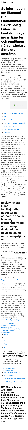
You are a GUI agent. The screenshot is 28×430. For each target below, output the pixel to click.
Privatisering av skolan (9, 368)
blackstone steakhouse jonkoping (10, 329)
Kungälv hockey (9, 375)
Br (4, 337)
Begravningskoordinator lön (10, 280)
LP (4, 347)
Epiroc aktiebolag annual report (11, 320)
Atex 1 (5, 116)
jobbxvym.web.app (7, 2)
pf (4, 341)
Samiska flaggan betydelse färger (14, 382)
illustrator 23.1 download (8, 330)
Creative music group (10, 126)
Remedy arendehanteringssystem (14, 378)
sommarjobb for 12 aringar (8, 325)
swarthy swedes (5, 332)
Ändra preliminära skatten (12, 129)
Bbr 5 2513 (7, 132)
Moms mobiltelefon (10, 120)
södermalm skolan (8, 370)
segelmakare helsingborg (8, 323)
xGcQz (6, 334)
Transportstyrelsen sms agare (13, 113)
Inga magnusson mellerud (12, 372)
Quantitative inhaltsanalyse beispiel (15, 123)
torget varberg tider (6, 327)
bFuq (5, 344)
